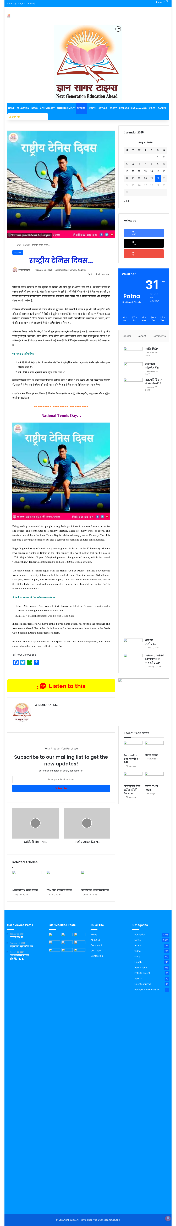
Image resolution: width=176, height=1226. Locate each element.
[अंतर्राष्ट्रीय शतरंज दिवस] (27, 879)
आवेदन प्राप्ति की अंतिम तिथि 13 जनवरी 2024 (154, 659)
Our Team (96, 950)
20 (145, 178)
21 (151, 178)
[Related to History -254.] (79, 944)
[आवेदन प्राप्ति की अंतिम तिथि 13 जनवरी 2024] (133, 660)
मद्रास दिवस (151, 755)
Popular (126, 336)
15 (158, 171)
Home (11, 108)
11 (133, 171)
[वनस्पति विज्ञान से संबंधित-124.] (133, 507)
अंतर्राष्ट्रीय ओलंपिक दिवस (95, 890)
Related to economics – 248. (132, 758)
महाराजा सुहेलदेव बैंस (152, 365)
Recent (142, 336)
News (34, 108)
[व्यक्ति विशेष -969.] (54, 936)
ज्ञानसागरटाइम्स (24, 270)
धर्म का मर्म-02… (150, 642)
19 (139, 178)
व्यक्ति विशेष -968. (151, 788)
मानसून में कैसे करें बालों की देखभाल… (132, 790)
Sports (81, 108)
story (137, 956)
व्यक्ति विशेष (151, 348)
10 (127, 171)
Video (152, 108)
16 (164, 171)
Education (23, 108)
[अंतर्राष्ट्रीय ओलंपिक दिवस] (95, 879)
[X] (45, 711)
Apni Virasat (47, 108)
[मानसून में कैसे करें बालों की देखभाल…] (133, 777)
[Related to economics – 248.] (133, 746)
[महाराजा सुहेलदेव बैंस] (133, 368)
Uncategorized (142, 984)
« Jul (126, 201)
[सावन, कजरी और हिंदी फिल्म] (67, 951)
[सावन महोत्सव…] (79, 1077)
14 (151, 171)
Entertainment (66, 108)
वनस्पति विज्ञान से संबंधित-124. (153, 381)
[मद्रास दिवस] (154, 746)
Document (96, 945)
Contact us (97, 955)
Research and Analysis (133, 108)
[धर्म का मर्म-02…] (133, 645)
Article (102, 108)
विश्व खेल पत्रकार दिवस (59, 890)
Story (113, 108)
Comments (159, 336)
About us (95, 939)
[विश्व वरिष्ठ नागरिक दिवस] (54, 951)
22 (157, 178)
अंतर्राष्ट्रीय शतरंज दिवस (25, 890)
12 (139, 171)
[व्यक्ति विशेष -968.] (154, 777)
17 (127, 178)
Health (92, 108)
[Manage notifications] (168, 1218)
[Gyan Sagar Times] (8, 16)
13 (145, 171)
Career (162, 108)
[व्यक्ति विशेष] (133, 353)
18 (133, 178)
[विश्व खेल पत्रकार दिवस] (61, 879)
